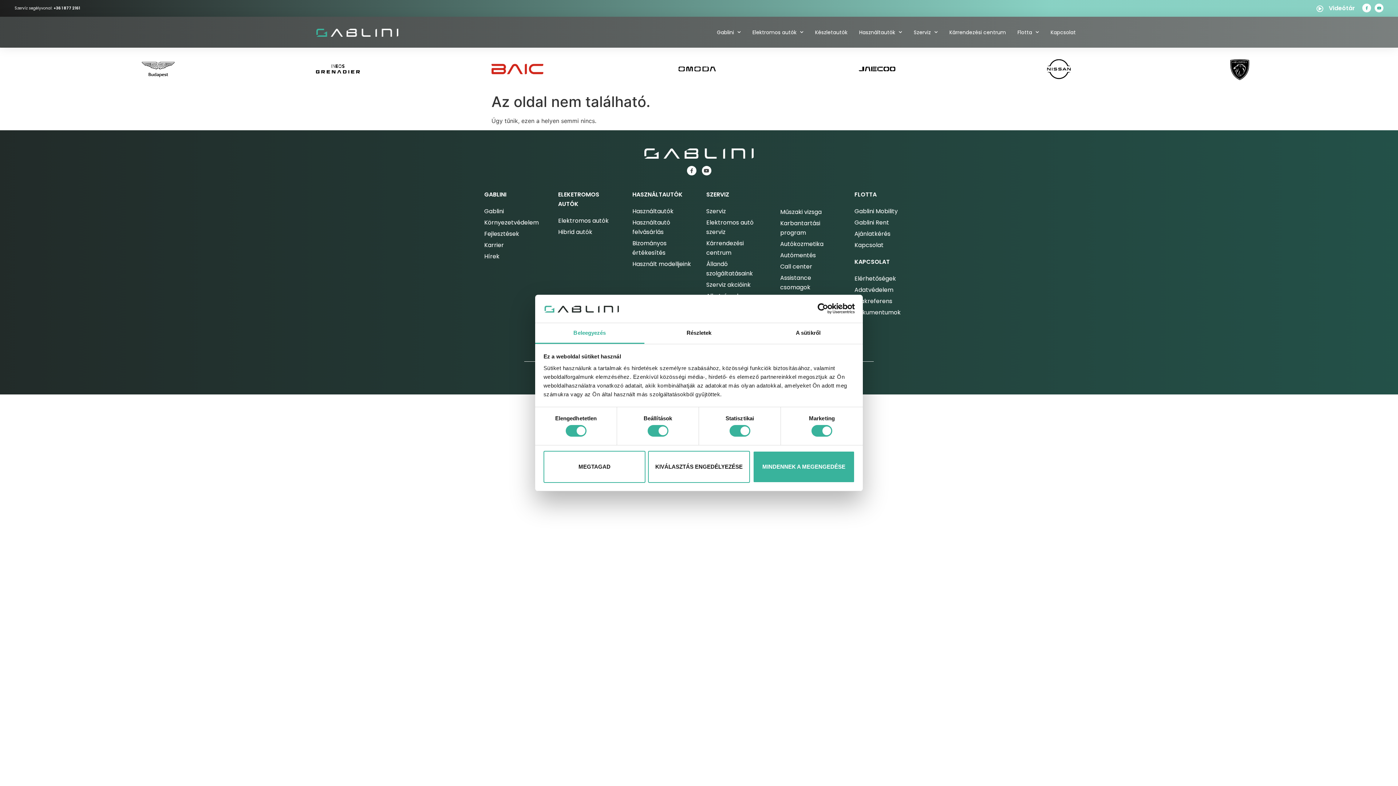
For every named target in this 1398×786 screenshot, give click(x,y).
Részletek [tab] (699, 333)
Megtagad (594, 467)
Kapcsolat (1063, 32)
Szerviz (922, 32)
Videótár (1342, 8)
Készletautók (831, 32)
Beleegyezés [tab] (589, 333)
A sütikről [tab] (808, 333)
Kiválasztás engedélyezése (699, 467)
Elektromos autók (775, 32)
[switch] (658, 431)
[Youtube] (1379, 8)
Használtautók (877, 32)
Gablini (725, 32)
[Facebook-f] (1366, 8)
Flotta (1025, 32)
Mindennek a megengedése (803, 467)
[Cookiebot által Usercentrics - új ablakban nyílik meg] (823, 308)
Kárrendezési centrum (977, 32)
